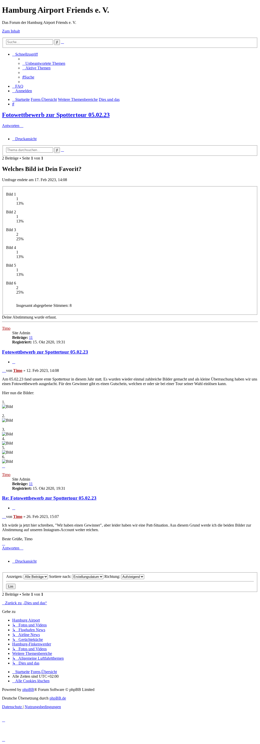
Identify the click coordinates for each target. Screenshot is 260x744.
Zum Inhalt (11, 31)
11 (31, 337)
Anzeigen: (15, 576)
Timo (6, 328)
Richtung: (112, 576)
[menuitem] (43, 63)
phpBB (28, 689)
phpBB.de (58, 698)
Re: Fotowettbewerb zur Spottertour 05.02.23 (49, 498)
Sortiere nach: (60, 576)
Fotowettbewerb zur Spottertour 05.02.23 (56, 115)
